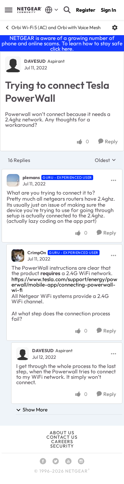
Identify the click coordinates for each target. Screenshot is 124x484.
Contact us (62, 437)
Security (62, 446)
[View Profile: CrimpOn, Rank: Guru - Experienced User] (17, 255)
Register (85, 10)
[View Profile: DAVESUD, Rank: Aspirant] (13, 64)
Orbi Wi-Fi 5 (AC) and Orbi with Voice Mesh (55, 27)
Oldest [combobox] (105, 160)
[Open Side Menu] (9, 10)
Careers (62, 441)
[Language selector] (51, 9)
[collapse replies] (62, 172)
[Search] (67, 10)
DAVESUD (35, 61)
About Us (62, 433)
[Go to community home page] (29, 10)
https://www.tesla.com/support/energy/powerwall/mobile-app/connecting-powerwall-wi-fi (64, 284)
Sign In (108, 10)
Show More (35, 409)
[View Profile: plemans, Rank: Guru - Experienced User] (13, 180)
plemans (31, 177)
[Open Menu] (114, 27)
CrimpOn (36, 252)
